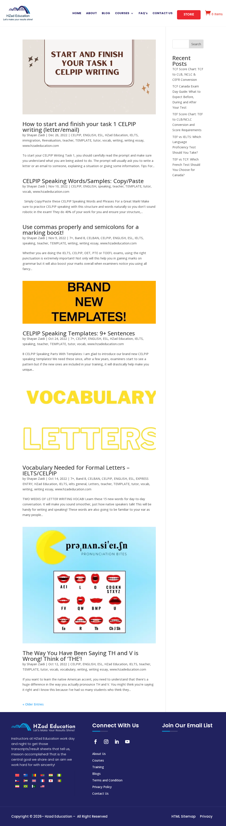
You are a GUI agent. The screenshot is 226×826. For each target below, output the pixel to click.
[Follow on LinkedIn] (116, 741)
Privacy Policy (102, 787)
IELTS (134, 135)
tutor (97, 140)
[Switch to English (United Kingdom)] (34, 780)
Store (189, 14)
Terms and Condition (107, 780)
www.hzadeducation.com (41, 146)
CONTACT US (163, 13)
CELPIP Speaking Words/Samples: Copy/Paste (83, 181)
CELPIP (76, 135)
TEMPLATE (83, 140)
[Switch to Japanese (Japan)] (51, 780)
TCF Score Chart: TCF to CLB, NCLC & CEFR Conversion (187, 74)
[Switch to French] (42, 780)
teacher (67, 140)
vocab (106, 140)
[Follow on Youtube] (127, 741)
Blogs (96, 774)
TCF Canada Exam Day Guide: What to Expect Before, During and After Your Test (186, 96)
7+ (71, 238)
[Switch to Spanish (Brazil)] (25, 786)
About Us (99, 754)
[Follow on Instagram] (106, 741)
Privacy (206, 816)
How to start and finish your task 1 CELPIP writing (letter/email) (79, 127)
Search (196, 44)
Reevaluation (51, 140)
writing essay (133, 140)
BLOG (106, 13)
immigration (31, 140)
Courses (98, 760)
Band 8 (80, 238)
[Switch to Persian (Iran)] (17, 786)
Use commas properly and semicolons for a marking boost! (81, 229)
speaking (104, 186)
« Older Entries (33, 704)
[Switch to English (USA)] (42, 786)
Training (98, 767)
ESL (100, 135)
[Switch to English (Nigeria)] (59, 775)
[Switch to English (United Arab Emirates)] (25, 780)
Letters (93, 484)
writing (118, 140)
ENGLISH (89, 135)
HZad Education (116, 135)
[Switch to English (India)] (51, 775)
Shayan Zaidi (36, 135)
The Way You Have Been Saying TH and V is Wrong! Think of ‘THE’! (80, 656)
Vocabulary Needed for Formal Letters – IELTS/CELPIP (76, 470)
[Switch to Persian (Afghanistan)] (59, 780)
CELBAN (93, 238)
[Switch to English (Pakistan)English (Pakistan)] (34, 786)
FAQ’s (143, 13)
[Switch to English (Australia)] (25, 775)
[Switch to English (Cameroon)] (34, 775)
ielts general (78, 484)
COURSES (122, 13)
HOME (76, 13)
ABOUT (91, 13)
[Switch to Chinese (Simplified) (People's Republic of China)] (17, 775)
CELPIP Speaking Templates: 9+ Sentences (79, 333)
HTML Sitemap (183, 816)
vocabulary (67, 669)
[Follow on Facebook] (95, 741)
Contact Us (100, 794)
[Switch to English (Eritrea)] (42, 775)
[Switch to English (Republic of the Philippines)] (17, 780)
